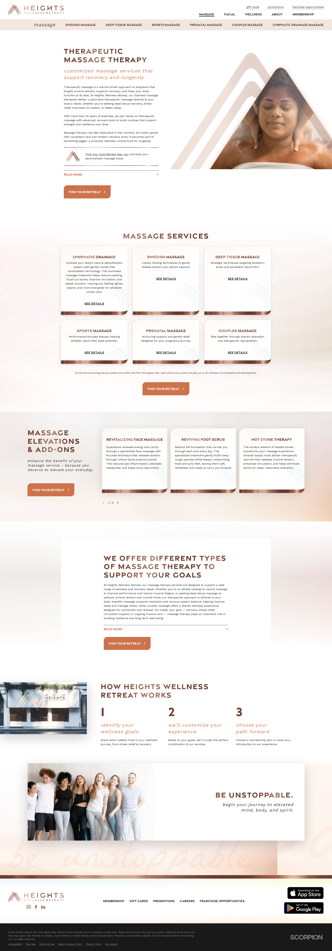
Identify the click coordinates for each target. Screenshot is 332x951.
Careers (187, 901)
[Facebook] (36, 908)
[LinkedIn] (43, 908)
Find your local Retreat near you (106, 154)
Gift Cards (139, 901)
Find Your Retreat (85, 192)
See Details (94, 303)
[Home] (36, 10)
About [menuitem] (277, 14)
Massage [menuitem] (206, 14)
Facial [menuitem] (229, 14)
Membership (113, 901)
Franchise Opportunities (222, 901)
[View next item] (117, 502)
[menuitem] (80, 24)
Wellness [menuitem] (253, 14)
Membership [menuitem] (303, 14)
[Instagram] (28, 908)
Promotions (164, 901)
